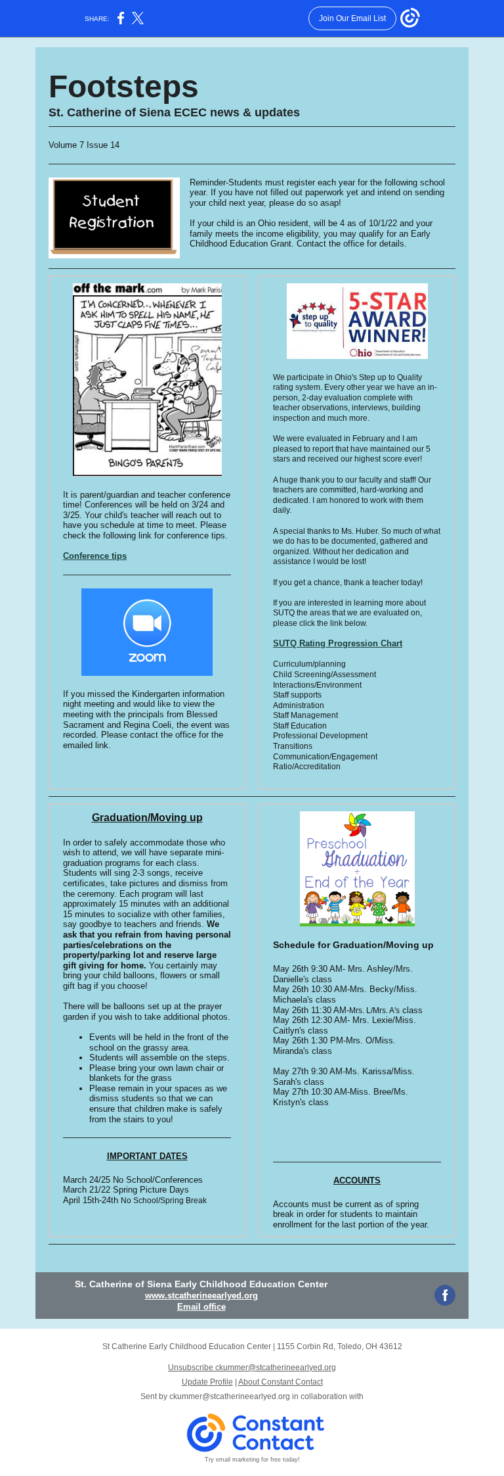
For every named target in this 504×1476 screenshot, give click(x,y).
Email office (201, 1307)
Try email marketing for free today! (252, 1459)
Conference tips (95, 556)
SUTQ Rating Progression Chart (337, 643)
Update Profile (207, 1382)
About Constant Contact (280, 1382)
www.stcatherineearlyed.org (201, 1295)
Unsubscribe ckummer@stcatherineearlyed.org (252, 1367)
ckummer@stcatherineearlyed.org (229, 1396)
